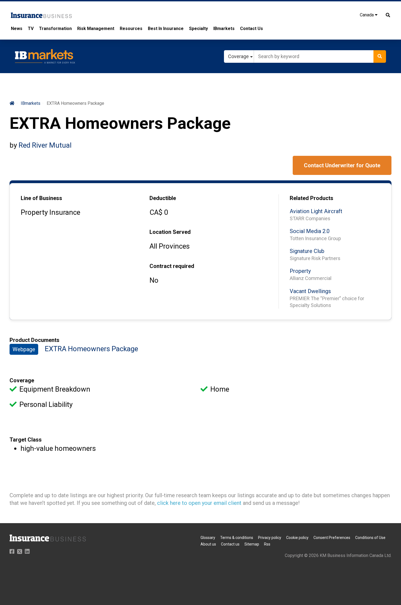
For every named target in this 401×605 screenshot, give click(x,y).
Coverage (22, 380)
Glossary (207, 537)
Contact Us (251, 28)
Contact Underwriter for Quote (342, 165)
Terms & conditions (236, 537)
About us (208, 544)
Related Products (311, 198)
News (16, 28)
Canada (367, 14)
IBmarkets (224, 28)
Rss (267, 544)
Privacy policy (269, 537)
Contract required (171, 266)
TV (31, 28)
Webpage (24, 349)
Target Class (26, 439)
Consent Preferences (331, 537)
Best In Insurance (166, 28)
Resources (131, 28)
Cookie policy (297, 537)
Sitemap (251, 544)
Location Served (170, 232)
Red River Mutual (45, 145)
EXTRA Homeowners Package (91, 349)
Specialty (198, 28)
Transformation (55, 28)
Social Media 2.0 (310, 231)
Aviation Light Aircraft (316, 211)
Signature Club (307, 251)
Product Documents (34, 340)
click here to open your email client (199, 503)
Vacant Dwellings (310, 291)
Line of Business (41, 198)
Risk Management (95, 28)
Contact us (230, 544)
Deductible (162, 198)
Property (300, 271)
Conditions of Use (370, 537)
